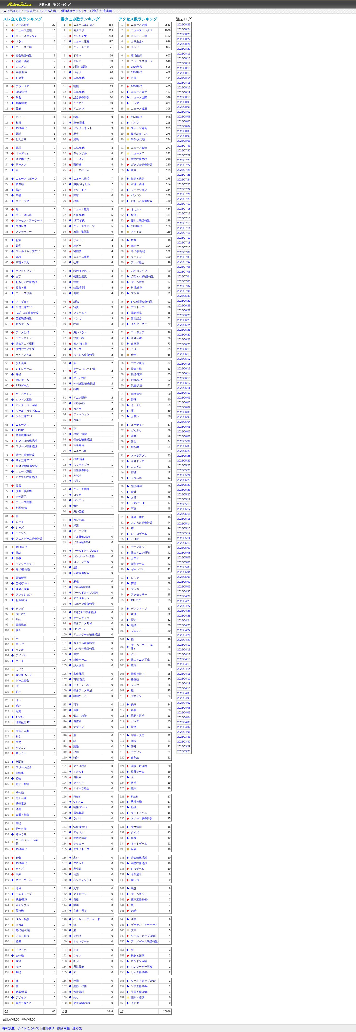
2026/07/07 (183, 261)
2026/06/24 (183, 324)
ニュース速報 (24, 30)
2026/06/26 (183, 315)
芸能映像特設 (24, 318)
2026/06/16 (183, 363)
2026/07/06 (183, 266)
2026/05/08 (183, 552)
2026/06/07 (183, 407)
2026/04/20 (183, 639)
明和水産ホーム (71, 11)
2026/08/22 (183, 39)
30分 (18, 857)
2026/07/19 (183, 203)
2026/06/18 (183, 353)
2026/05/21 (183, 489)
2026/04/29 (183, 596)
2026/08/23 (183, 34)
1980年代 (21, 547)
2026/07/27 (183, 165)
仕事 (18, 558)
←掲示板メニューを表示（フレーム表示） (31, 11)
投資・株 (21, 287)
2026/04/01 (183, 731)
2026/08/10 (183, 97)
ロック (20, 521)
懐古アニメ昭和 (25, 343)
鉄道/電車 (21, 899)
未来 (18, 874)
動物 (18, 972)
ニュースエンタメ (26, 35)
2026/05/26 (183, 465)
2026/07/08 (183, 257)
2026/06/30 (183, 295)
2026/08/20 (183, 48)
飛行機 (20, 910)
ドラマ (20, 41)
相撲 (18, 122)
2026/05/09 (183, 547)
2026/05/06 (183, 562)
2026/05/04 (183, 572)
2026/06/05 (183, 416)
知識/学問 (21, 103)
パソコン (21, 747)
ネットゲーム (24, 879)
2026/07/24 (183, 179)
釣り (18, 691)
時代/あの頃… (24, 930)
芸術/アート (23, 583)
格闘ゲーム (22, 379)
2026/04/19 (183, 644)
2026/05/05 (183, 567)
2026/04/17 (183, 654)
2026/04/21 (183, 634)
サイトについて (28, 1028)
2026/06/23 (183, 329)
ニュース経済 (24, 214)
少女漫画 (21, 363)
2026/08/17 (183, 63)
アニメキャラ (24, 337)
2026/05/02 (183, 581)
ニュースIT (22, 424)
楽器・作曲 (22, 814)
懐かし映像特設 (25, 454)
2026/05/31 (183, 441)
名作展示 (21, 496)
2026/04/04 (183, 717)
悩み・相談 (22, 919)
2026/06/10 (183, 392)
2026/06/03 (183, 426)
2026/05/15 (183, 518)
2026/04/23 (183, 625)
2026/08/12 (183, 87)
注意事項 (106, 11)
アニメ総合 (22, 935)
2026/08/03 (183, 131)
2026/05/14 (183, 523)
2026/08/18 (183, 58)
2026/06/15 (183, 368)
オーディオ (22, 153)
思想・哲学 (22, 783)
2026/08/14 (183, 77)
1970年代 (21, 849)
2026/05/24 (183, 475)
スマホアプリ (24, 158)
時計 (18, 705)
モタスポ (21, 949)
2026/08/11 (183, 92)
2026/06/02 (183, 431)
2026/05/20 (183, 494)
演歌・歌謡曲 (24, 491)
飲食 (18, 97)
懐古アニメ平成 (25, 349)
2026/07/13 (183, 232)
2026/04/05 (183, 712)
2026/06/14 (183, 373)
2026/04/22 (183, 630)
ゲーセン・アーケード (29, 220)
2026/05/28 (183, 455)
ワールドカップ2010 (28, 410)
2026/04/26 (183, 610)
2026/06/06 (183, 412)
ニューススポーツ (26, 178)
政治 (18, 961)
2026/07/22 (183, 189)
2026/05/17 (183, 509)
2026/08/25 (183, 24)
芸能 (18, 108)
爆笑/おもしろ (24, 674)
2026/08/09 (183, 102)
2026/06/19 (183, 349)
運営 (18, 485)
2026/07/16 (183, 218)
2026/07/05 (183, 271)
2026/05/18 (183, 504)
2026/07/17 (183, 213)
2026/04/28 (183, 601)
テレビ (20, 608)
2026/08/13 (183, 82)
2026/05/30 (183, 446)
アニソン (21, 533)
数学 (18, 245)
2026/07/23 (183, 184)
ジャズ (20, 527)
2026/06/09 (183, 397)
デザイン (21, 997)
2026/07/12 (183, 237)
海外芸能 (21, 798)
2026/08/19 (183, 53)
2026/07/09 (183, 252)
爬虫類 (20, 184)
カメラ (20, 669)
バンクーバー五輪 (26, 405)
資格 (18, 256)
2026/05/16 (183, 513)
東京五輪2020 (24, 1002)
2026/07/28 (183, 160)
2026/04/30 (183, 591)
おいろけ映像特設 (26, 440)
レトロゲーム (24, 368)
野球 (18, 133)
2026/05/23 (183, 479)
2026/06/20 (183, 344)
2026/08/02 (183, 135)
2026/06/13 (183, 378)
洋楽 (18, 809)
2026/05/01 (183, 586)
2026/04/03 (183, 722)
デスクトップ (24, 893)
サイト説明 (91, 11)
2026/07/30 (183, 150)
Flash (19, 619)
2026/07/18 (183, 208)
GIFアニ (21, 614)
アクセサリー (24, 231)
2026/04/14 (183, 668)
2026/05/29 (183, 450)
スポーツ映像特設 (26, 446)
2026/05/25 (183, 470)
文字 (18, 276)
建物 (18, 823)
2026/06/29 (183, 300)
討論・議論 (22, 61)
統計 (18, 189)
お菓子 (20, 77)
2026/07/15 (183, 223)
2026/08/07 (183, 111)
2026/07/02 (183, 286)
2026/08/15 (183, 72)
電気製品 (21, 577)
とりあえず (22, 24)
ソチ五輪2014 (24, 416)
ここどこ (21, 66)
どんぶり (21, 139)
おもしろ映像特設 (26, 282)
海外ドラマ (22, 200)
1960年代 (21, 128)
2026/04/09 (183, 693)
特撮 (18, 941)
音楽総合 (21, 624)
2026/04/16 (183, 659)
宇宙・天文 (22, 262)
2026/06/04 (183, 421)
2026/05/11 (183, 538)
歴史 (18, 742)
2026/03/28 (183, 751)
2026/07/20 (183, 198)
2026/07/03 (183, 281)
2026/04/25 (183, 615)
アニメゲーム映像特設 (29, 538)
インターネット (25, 563)
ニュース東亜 (24, 471)
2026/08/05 (183, 121)
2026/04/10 (183, 688)
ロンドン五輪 (24, 399)
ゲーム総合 (22, 680)
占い (18, 700)
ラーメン (21, 164)
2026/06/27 (183, 310)
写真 (18, 711)
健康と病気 (22, 588)
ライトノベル (24, 354)
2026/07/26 (183, 169)
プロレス (21, 226)
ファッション (24, 594)
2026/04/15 (183, 664)
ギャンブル (22, 905)
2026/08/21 (183, 43)
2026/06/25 (183, 320)
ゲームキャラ (24, 393)
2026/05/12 (183, 533)
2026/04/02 (183, 727)
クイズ (20, 868)
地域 (18, 888)
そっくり (21, 834)
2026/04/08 (183, 697)
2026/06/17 (183, 358)
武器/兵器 (21, 991)
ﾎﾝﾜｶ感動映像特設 (27, 465)
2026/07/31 (183, 145)
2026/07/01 (183, 290)
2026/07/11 (183, 242)
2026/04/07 (183, 702)
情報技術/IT (23, 722)
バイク (20, 660)
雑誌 (18, 552)
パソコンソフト (25, 270)
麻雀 (18, 374)
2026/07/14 (183, 228)
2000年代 (21, 91)
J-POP (20, 430)
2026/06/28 (183, 305)
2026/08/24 (183, 29)
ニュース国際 (24, 502)
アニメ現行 (22, 332)
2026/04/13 (183, 673)
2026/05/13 (183, 528)
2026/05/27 (183, 460)
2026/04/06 (183, 707)
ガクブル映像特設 (26, 477)
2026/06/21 (183, 339)
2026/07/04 (183, 276)
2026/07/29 (183, 155)
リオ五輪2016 (24, 460)
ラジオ (20, 649)
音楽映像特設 (24, 435)
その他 (20, 792)
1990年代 (21, 863)
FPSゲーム (22, 385)
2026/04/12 (183, 678)
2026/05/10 (183, 542)
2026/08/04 (183, 126)
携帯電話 (21, 803)
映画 (18, 630)
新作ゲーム (22, 323)
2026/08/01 (183, 140)
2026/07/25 (183, 174)
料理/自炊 (21, 507)
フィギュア (22, 301)
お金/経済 (21, 600)
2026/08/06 (183, 116)
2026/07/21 (183, 194)
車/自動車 (21, 72)
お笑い (20, 716)
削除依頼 (63, 1028)
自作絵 (20, 955)
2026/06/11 (183, 387)
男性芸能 (21, 828)
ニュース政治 (24, 293)
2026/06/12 (183, 383)
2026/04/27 (183, 605)
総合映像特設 (24, 55)
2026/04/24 (183, 620)
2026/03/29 (183, 746)
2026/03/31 (183, 736)
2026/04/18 (183, 649)
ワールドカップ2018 (28, 251)
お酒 (18, 240)
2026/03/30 (183, 741)
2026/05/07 (183, 557)
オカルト (21, 924)
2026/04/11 (183, 683)
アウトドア (22, 86)
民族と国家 (22, 730)
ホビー (20, 117)
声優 (18, 195)
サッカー (21, 753)
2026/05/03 (183, 576)
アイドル (21, 655)
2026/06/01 (183, 436)
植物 (18, 778)
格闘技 (20, 761)
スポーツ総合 (24, 767)
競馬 (18, 147)
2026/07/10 (183, 247)
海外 (18, 966)
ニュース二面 (24, 47)
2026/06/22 (183, 334)
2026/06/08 (183, 402)
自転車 (20, 772)
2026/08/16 (183, 68)
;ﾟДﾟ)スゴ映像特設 (27, 312)
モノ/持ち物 (23, 569)
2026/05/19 (183, 499)
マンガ (20, 644)
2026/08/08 (183, 106)
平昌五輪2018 (24, 307)
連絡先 (77, 1028)
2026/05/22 (183, 484)
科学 (18, 736)
